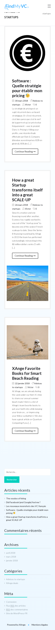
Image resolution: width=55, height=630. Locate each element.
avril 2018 (10, 552)
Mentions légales (40, 624)
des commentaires (17, 609)
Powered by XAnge (16, 624)
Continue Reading (24, 151)
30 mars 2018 (21, 100)
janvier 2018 (12, 560)
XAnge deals (12, 583)
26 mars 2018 (21, 205)
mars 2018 (11, 556)
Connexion (11, 602)
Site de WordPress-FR (16, 613)
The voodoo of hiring (16, 498)
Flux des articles (16, 605)
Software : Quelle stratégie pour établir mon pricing (27, 88)
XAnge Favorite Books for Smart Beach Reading (27, 373)
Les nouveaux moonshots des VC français (26, 506)
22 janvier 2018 (22, 383)
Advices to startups (15, 579)
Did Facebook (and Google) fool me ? (23, 502)
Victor (28, 104)
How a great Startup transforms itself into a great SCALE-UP (27, 190)
